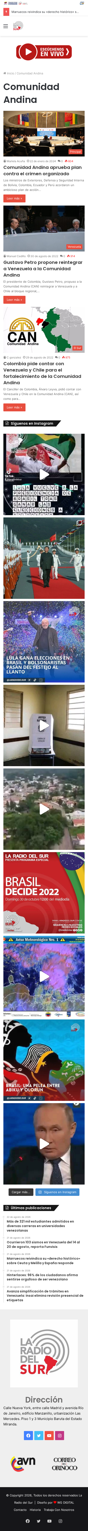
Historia (35, 1510)
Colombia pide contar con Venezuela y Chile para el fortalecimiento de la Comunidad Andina (42, 373)
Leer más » (14, 198)
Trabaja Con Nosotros (59, 1510)
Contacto (20, 1510)
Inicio (10, 73)
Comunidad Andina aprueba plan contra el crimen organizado (42, 170)
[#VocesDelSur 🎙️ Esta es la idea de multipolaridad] (44, 1144)
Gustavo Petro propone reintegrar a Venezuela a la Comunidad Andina (43, 268)
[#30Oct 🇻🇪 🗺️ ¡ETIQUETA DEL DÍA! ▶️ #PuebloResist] (44, 809)
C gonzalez (14, 357)
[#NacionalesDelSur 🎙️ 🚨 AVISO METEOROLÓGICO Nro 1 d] (44, 976)
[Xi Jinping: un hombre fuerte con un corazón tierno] (44, 558)
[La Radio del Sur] (18, 26)
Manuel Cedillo (16, 256)
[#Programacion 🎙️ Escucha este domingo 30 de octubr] (44, 893)
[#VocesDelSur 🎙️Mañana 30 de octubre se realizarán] (44, 1060)
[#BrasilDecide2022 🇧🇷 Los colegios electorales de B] (44, 725)
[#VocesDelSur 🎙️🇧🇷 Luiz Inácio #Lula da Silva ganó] (44, 642)
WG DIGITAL (65, 1502)
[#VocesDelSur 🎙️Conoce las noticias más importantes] (44, 474)
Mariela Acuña (16, 161)
